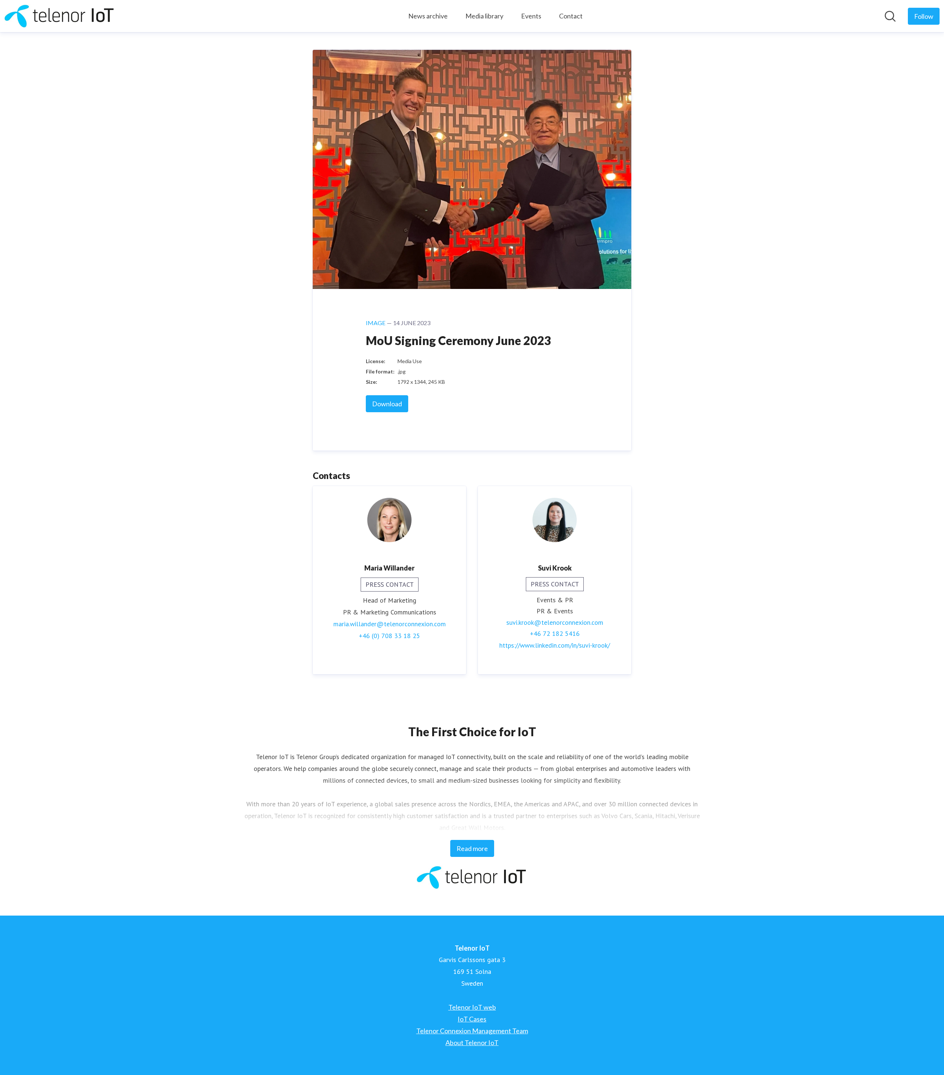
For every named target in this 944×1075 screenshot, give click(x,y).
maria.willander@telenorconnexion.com (389, 624)
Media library (484, 16)
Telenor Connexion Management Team (472, 1031)
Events (531, 16)
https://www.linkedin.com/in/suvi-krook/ (554, 645)
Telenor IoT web (472, 1007)
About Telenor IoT (472, 1042)
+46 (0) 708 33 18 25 (389, 635)
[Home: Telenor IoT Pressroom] (59, 16)
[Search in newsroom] (890, 16)
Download (387, 404)
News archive (428, 16)
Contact (571, 16)
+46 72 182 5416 (555, 633)
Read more (472, 848)
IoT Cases (472, 1019)
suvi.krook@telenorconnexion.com (554, 622)
